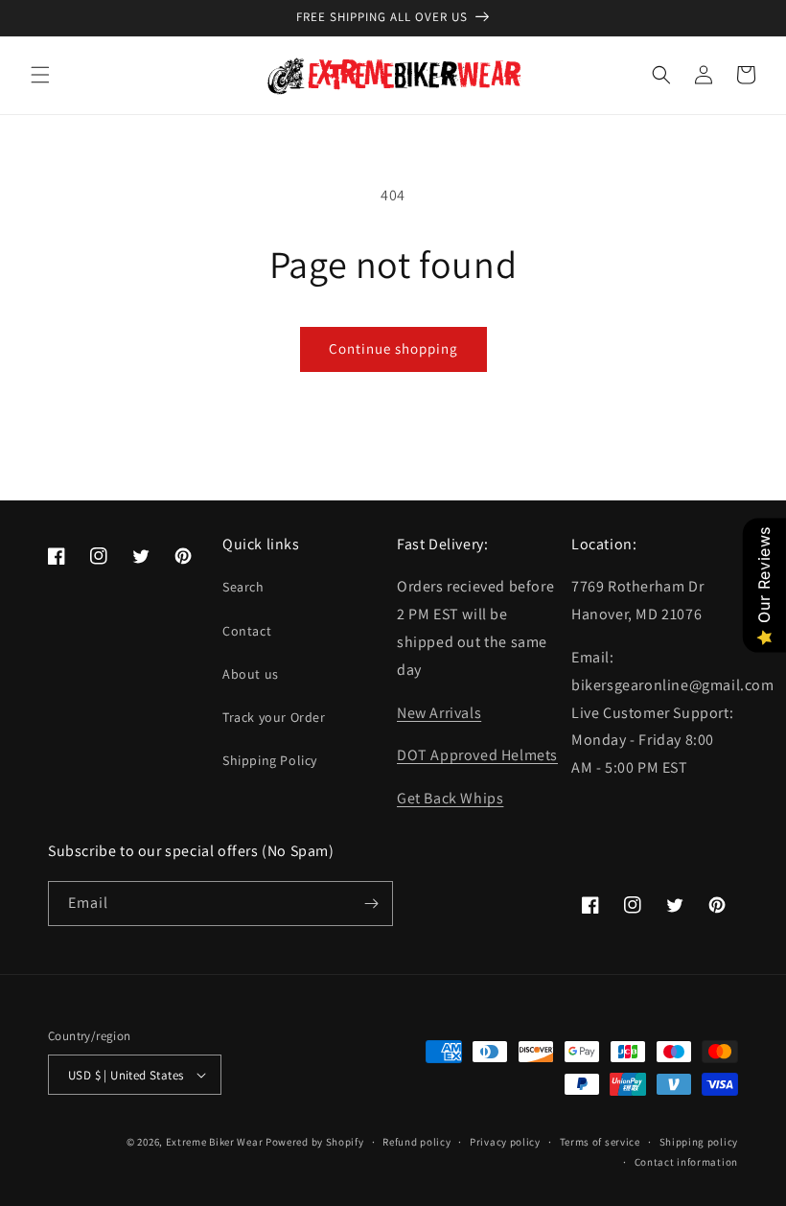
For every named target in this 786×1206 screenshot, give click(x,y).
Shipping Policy (269, 760)
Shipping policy (699, 1141)
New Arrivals (439, 713)
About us (250, 674)
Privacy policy (505, 1141)
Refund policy (416, 1141)
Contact (246, 630)
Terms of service (600, 1141)
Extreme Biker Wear (215, 1141)
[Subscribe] (371, 903)
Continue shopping (393, 348)
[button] (40, 75)
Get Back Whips (450, 798)
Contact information (686, 1162)
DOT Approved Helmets (477, 755)
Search (243, 586)
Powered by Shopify (315, 1141)
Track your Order (274, 717)
